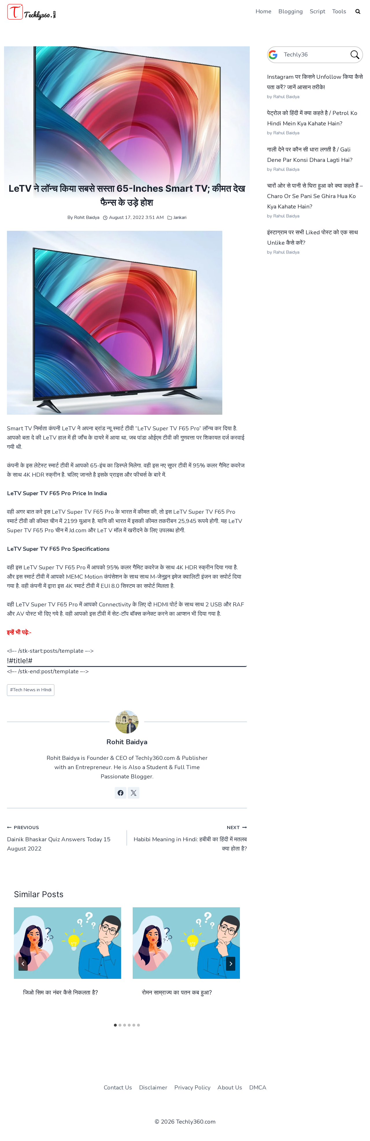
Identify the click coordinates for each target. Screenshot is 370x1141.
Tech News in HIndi (30, 690)
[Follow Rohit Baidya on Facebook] (120, 793)
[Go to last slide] (23, 964)
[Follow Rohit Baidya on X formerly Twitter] (133, 793)
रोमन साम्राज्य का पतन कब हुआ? (177, 992)
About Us (229, 1087)
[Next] (230, 964)
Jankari (179, 217)
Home (263, 11)
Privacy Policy (192, 1087)
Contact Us (118, 1087)
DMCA (258, 1087)
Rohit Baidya (86, 217)
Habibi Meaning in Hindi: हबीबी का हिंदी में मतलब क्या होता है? (190, 838)
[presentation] (67, 943)
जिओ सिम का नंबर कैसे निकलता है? (60, 992)
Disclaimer (153, 1087)
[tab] (115, 1025)
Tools (339, 11)
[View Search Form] (358, 11)
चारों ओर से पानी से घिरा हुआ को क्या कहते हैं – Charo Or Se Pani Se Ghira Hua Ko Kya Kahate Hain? (315, 196)
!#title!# (19, 661)
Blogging (290, 11)
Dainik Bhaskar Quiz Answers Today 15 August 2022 (58, 838)
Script (317, 11)
